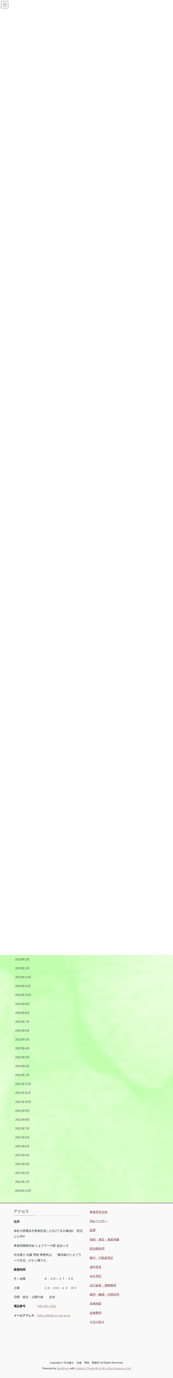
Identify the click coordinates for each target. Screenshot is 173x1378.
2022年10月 (23, 995)
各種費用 (95, 1313)
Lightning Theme (85, 1368)
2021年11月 (23, 1092)
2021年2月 (22, 1173)
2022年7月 (22, 1021)
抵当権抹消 (97, 1248)
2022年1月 (22, 1075)
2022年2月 (22, 1066)
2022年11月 (23, 986)
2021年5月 (22, 1146)
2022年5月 (22, 1039)
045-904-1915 (46, 1306)
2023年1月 (22, 968)
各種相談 (95, 1303)
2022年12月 (23, 977)
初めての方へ (98, 1221)
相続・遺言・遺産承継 (104, 1239)
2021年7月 (22, 1128)
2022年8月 (22, 1013)
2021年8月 (22, 1119)
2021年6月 (22, 1137)
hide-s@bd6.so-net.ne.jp (53, 1315)
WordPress (63, 1368)
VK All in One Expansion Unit (114, 1368)
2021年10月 (23, 1102)
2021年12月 (23, 1084)
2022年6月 (22, 1030)
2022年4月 (22, 1048)
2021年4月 (22, 1155)
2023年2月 (22, 959)
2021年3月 (22, 1164)
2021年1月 (22, 1181)
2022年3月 (22, 1057)
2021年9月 (22, 1110)
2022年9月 (22, 1004)
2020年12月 (23, 1190)
